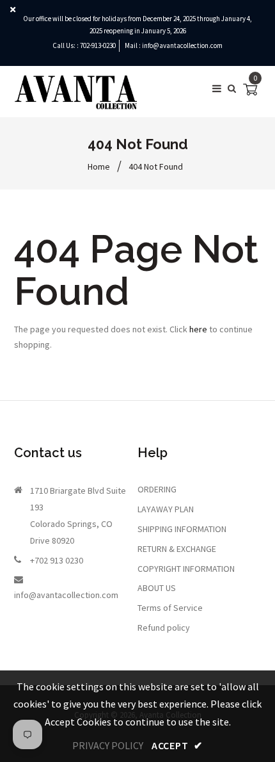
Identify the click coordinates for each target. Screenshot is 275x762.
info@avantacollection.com (182, 45)
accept (177, 745)
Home (99, 166)
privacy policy (107, 745)
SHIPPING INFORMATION (182, 529)
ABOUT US (157, 588)
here (198, 329)
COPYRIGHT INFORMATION (186, 568)
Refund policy (164, 627)
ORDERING (157, 489)
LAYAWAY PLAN (166, 509)
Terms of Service (170, 607)
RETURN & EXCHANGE (177, 549)
